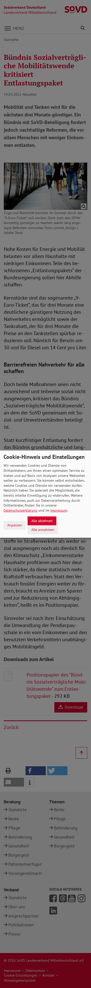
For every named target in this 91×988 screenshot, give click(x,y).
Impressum (58, 510)
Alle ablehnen (42, 520)
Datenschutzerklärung (20, 510)
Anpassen (14, 525)
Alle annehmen (42, 529)
